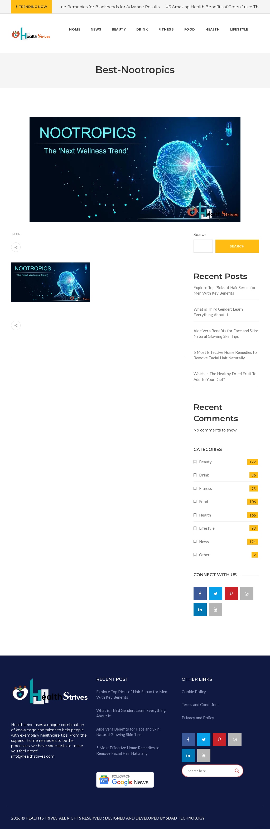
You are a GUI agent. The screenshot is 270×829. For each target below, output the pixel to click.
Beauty (205, 461)
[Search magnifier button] (237, 771)
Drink (204, 475)
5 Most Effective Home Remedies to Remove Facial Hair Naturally (225, 355)
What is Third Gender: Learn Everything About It (218, 312)
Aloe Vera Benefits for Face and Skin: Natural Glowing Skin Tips (226, 333)
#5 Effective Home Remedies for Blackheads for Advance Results (81, 6)
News (204, 541)
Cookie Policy (194, 691)
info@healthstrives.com (33, 756)
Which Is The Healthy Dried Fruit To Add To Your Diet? (225, 376)
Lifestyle (207, 528)
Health (205, 515)
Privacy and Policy (198, 717)
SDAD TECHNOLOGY (185, 818)
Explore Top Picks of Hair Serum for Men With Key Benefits (225, 290)
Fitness (205, 488)
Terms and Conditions (200, 704)
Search (200, 234)
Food (203, 501)
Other (204, 554)
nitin (16, 234)
